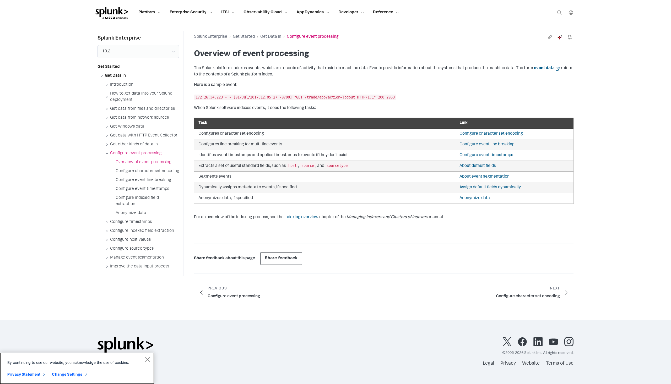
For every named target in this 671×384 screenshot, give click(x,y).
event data (544, 68)
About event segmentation (484, 177)
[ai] (560, 37)
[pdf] (569, 37)
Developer (348, 12)
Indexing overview (301, 217)
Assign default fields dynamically (490, 187)
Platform (146, 12)
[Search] (559, 12)
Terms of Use (559, 363)
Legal (488, 363)
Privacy (508, 363)
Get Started (244, 37)
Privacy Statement (23, 374)
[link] (550, 37)
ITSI (225, 12)
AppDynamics (310, 12)
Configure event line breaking (487, 144)
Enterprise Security (188, 12)
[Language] (571, 12)
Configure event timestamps (486, 155)
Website (531, 363)
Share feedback (281, 258)
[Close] (147, 359)
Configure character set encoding (491, 134)
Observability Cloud (262, 12)
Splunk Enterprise (210, 37)
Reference (383, 12)
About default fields (477, 166)
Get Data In (270, 37)
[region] (77, 368)
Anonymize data (474, 198)
